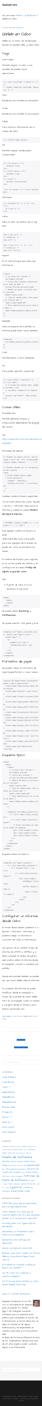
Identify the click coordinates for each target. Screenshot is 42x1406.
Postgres (4, 1184)
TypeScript (16, 1187)
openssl (8, 1176)
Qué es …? (7, 1117)
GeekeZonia (22, 1396)
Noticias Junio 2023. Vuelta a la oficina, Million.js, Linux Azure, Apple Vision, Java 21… (21, 1256)
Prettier (10, 1184)
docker (6, 1161)
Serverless (31, 1184)
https (18, 1165)
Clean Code (11, 1153)
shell (38, 1184)
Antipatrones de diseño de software (11, 1146)
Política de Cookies (11, 1399)
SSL (3, 1187)
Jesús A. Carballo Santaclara (16, 1293)
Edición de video (12, 1165)
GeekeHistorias (9, 1102)
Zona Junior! (8, 1127)
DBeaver (28, 1153)
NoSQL (35, 1172)
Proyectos (7, 1112)
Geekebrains (9, 5)
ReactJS (17, 1184)
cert (25, 1150)
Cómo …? (6, 1087)
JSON (7, 1169)
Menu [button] (37, 5)
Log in (21, 1401)
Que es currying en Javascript (17, 1248)
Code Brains (17, 1016)
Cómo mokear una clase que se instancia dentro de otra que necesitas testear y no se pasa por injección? (21, 1215)
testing (7, 1187)
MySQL (23, 1172)
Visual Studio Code (20, 1191)
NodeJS (29, 1172)
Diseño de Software (17, 1157)
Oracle (12, 1176)
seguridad (23, 1184)
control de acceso (21, 1153)
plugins (33, 1180)
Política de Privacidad (29, 1399)
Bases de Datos (18, 1150)
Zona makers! (9, 1132)
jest (3, 1169)
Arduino (24, 1146)
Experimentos (8, 1092)
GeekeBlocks (8, 1097)
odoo (35, 1016)
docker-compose (17, 1161)
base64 (10, 1150)
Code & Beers (9, 1077)
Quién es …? (7, 1122)
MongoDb (16, 1172)
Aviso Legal (33, 1396)
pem (29, 1180)
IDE (22, 1165)
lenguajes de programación (17, 1169)
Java (25, 1165)
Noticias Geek (8, 1107)
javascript (33, 1165)
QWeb (4, 1019)
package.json (19, 1176)
